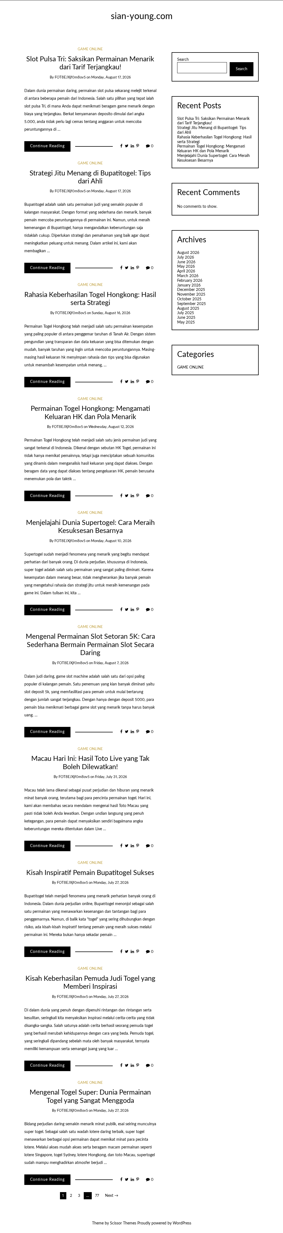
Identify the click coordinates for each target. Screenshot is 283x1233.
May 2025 (186, 322)
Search (183, 60)
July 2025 (185, 313)
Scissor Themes (123, 1223)
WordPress (182, 1223)
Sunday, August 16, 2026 (111, 313)
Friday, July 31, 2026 (111, 777)
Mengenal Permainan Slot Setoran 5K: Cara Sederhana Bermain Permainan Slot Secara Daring (90, 644)
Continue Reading (47, 146)
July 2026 (185, 257)
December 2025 (191, 290)
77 (97, 1196)
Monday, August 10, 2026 (111, 541)
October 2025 (189, 299)
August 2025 (188, 309)
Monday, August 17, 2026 (111, 77)
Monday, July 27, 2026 (111, 883)
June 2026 (186, 262)
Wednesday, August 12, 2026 (111, 427)
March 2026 (187, 276)
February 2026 (189, 281)
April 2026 (186, 271)
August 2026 (188, 253)
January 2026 (189, 285)
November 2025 (191, 294)
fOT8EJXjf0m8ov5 (70, 77)
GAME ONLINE (90, 49)
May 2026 (186, 267)
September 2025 (191, 304)
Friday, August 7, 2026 (111, 663)
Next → (111, 1196)
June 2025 (186, 318)
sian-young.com (141, 16)
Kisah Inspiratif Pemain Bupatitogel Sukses (90, 872)
